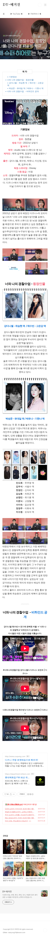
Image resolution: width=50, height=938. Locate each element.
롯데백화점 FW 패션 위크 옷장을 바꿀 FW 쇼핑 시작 (17, 777)
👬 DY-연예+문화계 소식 (14, 804)
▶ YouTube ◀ (16, 14)
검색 (40, 5)
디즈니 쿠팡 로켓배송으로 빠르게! (21, 760)
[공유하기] (10, 794)
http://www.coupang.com (15, 756)
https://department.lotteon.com (17, 774)
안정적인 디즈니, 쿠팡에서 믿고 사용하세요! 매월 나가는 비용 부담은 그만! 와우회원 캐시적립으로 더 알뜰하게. (24, 764)
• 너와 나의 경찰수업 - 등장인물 (19, 80)
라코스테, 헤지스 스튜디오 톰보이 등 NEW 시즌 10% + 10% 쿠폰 (17, 782)
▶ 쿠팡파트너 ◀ (34, 14)
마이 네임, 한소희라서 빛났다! (16, 821)
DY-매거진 (11, 5)
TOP (45, 930)
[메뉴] (45, 5)
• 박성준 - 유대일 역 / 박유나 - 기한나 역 (25, 88)
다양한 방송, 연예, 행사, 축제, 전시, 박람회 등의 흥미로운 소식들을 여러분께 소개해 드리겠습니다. (20, 896)
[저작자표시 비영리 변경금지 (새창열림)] (30, 794)
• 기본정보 (12, 77)
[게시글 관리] (13, 794)
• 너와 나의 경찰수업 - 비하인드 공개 (22, 91)
